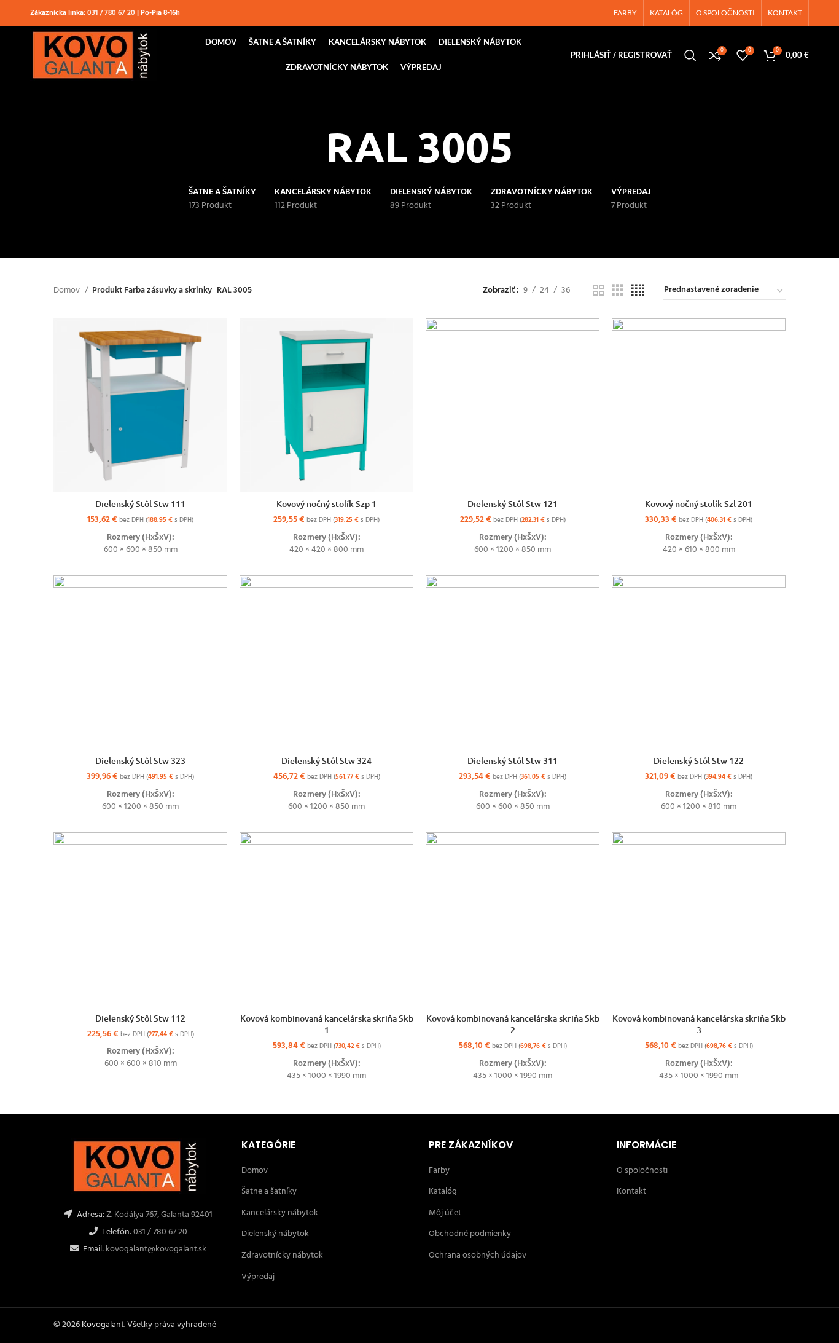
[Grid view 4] (637, 291)
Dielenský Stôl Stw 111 (140, 504)
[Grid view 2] (598, 291)
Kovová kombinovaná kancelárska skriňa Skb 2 (512, 1024)
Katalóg (443, 1191)
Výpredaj (258, 1277)
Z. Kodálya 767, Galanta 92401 (159, 1215)
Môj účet (445, 1213)
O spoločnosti (642, 1171)
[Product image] (140, 662)
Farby (439, 1171)
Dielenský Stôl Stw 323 (140, 760)
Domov (67, 290)
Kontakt (631, 1191)
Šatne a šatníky (269, 1191)
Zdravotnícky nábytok (282, 1255)
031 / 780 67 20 (111, 13)
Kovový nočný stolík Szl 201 (698, 504)
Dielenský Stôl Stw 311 (512, 760)
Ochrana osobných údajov (477, 1255)
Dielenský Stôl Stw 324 (326, 760)
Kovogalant (103, 1325)
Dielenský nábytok (275, 1234)
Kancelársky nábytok (279, 1213)
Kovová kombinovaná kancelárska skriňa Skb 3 (699, 1024)
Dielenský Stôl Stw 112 (140, 1018)
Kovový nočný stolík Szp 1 (326, 504)
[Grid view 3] (617, 291)
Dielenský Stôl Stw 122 (699, 760)
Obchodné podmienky (470, 1234)
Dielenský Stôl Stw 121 (512, 504)
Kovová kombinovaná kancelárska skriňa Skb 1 (326, 1024)
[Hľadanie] (690, 55)
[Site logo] (93, 55)
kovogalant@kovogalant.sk (155, 1249)
